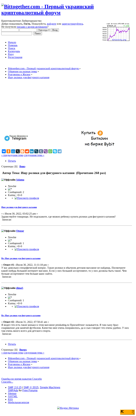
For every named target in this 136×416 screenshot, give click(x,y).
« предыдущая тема (12, 155)
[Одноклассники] (8, 151)
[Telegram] (60, 151)
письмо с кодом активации (32, 26)
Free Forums (29, 390)
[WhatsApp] (50, 151)
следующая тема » (34, 155)
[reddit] (27, 151)
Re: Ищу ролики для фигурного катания (20, 258)
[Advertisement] (66, 105)
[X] (18, 151)
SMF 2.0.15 (15, 387)
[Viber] (46, 151)
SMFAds (13, 390)
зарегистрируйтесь (72, 23)
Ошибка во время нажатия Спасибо (21, 378)
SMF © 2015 (31, 387)
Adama (20, 179)
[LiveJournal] (36, 151)
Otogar (20, 230)
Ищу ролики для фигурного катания (19, 207)
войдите (51, 23)
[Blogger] (22, 151)
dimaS (19, 288)
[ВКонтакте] (4, 151)
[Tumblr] (41, 151)
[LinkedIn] (32, 151)
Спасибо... (7, 381)
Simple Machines (50, 387)
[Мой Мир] (13, 151)
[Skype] (55, 151)
